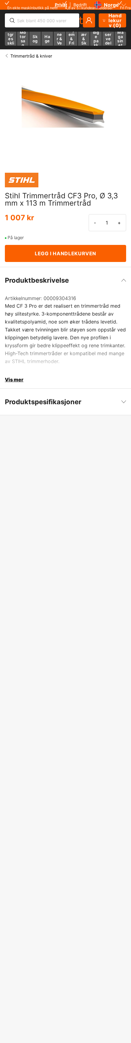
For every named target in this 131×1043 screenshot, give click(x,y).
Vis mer (14, 380)
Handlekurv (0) (115, 20)
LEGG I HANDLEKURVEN (65, 253)
